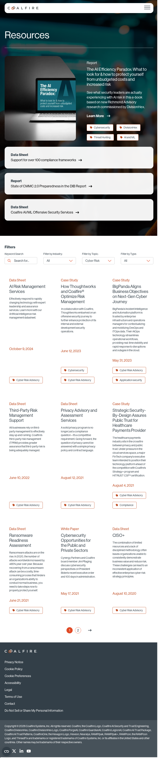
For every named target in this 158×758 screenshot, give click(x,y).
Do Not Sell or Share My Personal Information (34, 710)
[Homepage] (23, 8)
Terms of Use (13, 697)
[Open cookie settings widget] (6, 751)
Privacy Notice (14, 662)
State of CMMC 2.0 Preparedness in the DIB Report (48, 183)
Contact (10, 703)
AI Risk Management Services (27, 289)
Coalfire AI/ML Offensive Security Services (42, 209)
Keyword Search (14, 254)
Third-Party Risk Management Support (23, 415)
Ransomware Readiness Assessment (21, 540)
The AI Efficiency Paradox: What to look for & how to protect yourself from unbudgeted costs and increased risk (117, 77)
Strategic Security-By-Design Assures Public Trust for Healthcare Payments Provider (129, 420)
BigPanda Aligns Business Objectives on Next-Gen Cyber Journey (130, 294)
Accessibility (13, 683)
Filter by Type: (129, 254)
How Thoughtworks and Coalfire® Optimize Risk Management (78, 294)
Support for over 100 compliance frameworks (43, 157)
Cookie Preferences (18, 676)
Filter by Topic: (90, 254)
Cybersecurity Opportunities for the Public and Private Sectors (76, 543)
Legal (8, 690)
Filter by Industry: (53, 254)
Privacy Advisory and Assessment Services (79, 415)
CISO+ (119, 535)
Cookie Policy (14, 669)
